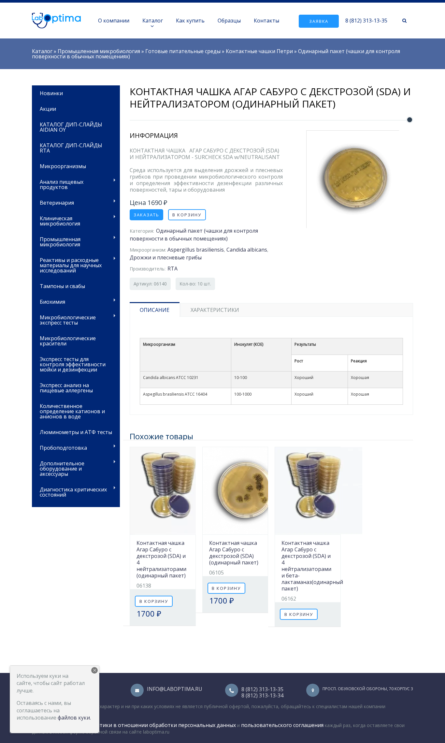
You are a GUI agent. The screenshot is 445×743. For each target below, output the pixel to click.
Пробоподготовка (59, 447)
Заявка (319, 21)
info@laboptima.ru (174, 688)
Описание (154, 309)
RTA (172, 268)
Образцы (229, 20)
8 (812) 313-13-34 (262, 695)
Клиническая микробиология (56, 220)
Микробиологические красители (68, 341)
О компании (113, 20)
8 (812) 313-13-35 (366, 20)
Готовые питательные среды (183, 51)
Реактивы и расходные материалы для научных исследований (67, 264)
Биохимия (48, 301)
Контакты (266, 20)
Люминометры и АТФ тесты (76, 432)
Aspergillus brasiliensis (195, 249)
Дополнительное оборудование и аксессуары (58, 468)
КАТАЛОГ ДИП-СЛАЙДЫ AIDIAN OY (71, 127)
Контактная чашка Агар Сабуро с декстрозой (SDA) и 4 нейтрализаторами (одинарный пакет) (161, 559)
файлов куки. (74, 717)
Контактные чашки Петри (259, 51)
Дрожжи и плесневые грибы (166, 257)
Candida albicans (246, 249)
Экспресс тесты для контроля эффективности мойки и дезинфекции (73, 364)
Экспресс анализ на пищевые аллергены (66, 388)
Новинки (51, 93)
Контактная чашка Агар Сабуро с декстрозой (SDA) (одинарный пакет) (233, 552)
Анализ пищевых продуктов (57, 184)
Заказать (146, 215)
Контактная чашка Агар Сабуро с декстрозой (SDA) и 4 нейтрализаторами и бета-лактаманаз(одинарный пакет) (312, 565)
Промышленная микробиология (99, 51)
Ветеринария (53, 202)
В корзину (186, 215)
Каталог (152, 20)
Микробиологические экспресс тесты (64, 319)
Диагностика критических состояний (69, 491)
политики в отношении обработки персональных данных (161, 725)
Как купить (190, 20)
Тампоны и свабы (62, 286)
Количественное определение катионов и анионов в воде (72, 411)
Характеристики (215, 309)
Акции (48, 108)
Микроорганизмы (63, 166)
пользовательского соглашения (282, 725)
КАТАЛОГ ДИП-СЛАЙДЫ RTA (71, 148)
